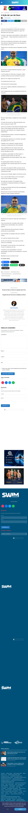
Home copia (20, 792)
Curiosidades (3, 788)
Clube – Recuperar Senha (19, 784)
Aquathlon (3, 773)
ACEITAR (20, 809)
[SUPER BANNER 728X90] (14, 24)
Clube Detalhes (12, 787)
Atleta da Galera (9, 773)
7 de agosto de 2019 (16, 17)
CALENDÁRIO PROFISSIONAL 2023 (7, 781)
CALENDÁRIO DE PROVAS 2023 (7, 777)
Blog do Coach (4, 774)
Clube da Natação (4, 787)
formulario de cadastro (17, 789)
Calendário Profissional (5, 780)
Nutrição (2, 800)
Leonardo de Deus (17, 273)
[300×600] (14, 428)
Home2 (2, 793)
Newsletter (9, 799)
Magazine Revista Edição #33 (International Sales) (10, 796)
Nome (2, 351)
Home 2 (24, 791)
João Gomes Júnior (15, 271)
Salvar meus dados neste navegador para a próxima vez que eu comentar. (14, 369)
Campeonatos (6, 12)
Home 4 (6, 792)
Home (2, 12)
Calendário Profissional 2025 (20, 782)
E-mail (3, 356)
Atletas (24, 773)
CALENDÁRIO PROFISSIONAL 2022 (17, 780)
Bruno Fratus (6, 271)
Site (2, 362)
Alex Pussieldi (7, 17)
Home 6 (15, 792)
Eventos (2, 789)
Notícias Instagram (20, 799)
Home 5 (10, 792)
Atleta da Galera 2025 (17, 773)
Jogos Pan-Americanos (14, 12)
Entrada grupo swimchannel (12, 788)
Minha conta (3, 799)
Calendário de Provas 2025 (6, 778)
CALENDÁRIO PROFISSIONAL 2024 (7, 782)
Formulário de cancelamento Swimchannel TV (9, 791)
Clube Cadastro (12, 785)
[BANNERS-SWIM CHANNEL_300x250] (14, 476)
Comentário (4, 334)
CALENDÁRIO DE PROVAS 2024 (20, 777)
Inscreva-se (7, 793)
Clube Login (18, 787)
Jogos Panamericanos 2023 (16, 793)
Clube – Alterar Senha (9, 784)
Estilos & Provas (22, 788)
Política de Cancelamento (10, 800)
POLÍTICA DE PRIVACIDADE (17, 806)
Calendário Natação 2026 (17, 778)
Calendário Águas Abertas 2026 (14, 774)
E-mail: (2, 394)
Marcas (19, 797)
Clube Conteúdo (20, 785)
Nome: (2, 398)
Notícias (13, 799)
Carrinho (2, 784)
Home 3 (2, 792)
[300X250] (14, 458)
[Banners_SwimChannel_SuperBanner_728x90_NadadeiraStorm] (14, 280)
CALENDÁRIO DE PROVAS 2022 (16, 776)
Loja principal (3, 795)
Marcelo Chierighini (6, 275)
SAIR (8, 809)
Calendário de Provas (5, 776)
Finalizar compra (8, 789)
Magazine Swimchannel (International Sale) (9, 797)
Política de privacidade (20, 800)
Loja (23, 793)
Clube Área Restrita (4, 785)
